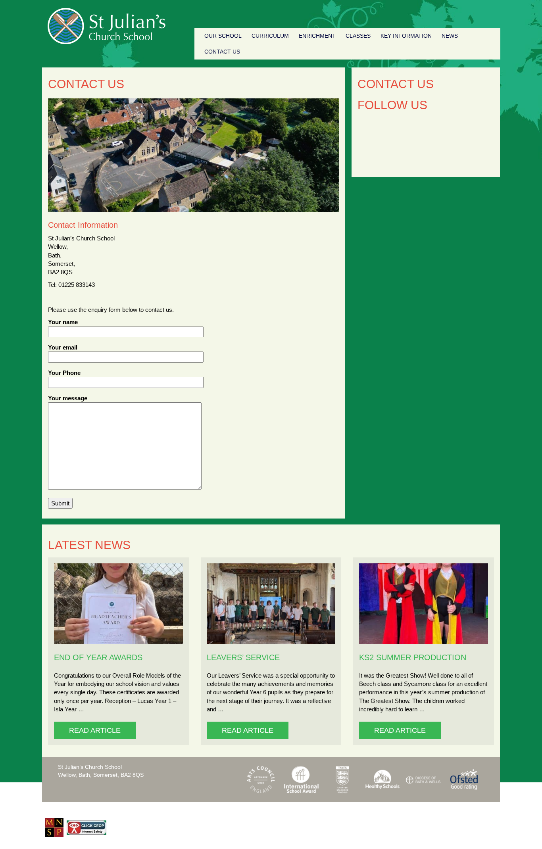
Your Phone (64, 372)
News (450, 36)
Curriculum (270, 36)
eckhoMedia (481, 810)
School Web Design (430, 810)
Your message (67, 398)
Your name (63, 322)
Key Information (406, 36)
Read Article (95, 730)
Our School (223, 36)
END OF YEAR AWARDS (98, 657)
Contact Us (222, 51)
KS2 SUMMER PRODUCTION (412, 657)
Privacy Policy (193, 810)
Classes (358, 36)
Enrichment (317, 36)
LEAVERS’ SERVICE (243, 657)
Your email (62, 347)
